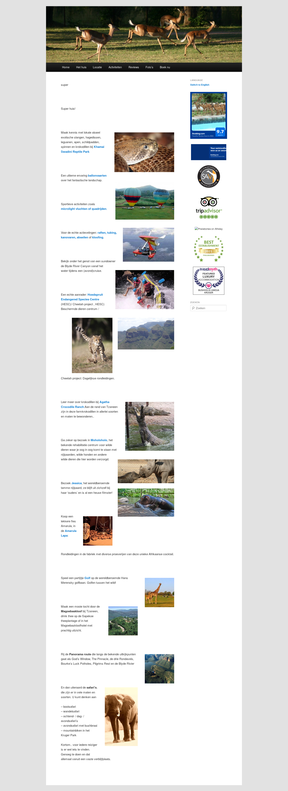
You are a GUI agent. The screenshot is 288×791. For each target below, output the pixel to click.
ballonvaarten (97, 175)
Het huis (81, 67)
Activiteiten (115, 67)
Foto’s (149, 67)
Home (66, 67)
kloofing (97, 237)
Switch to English (199, 84)
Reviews (134, 67)
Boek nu (165, 67)
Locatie (97, 67)
